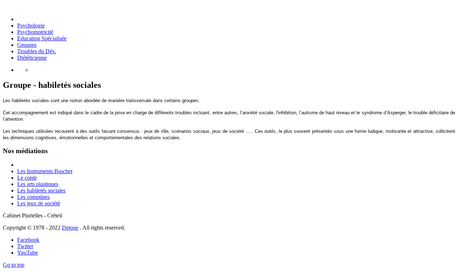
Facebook (28, 240)
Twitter (25, 246)
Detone (70, 228)
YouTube (27, 253)
